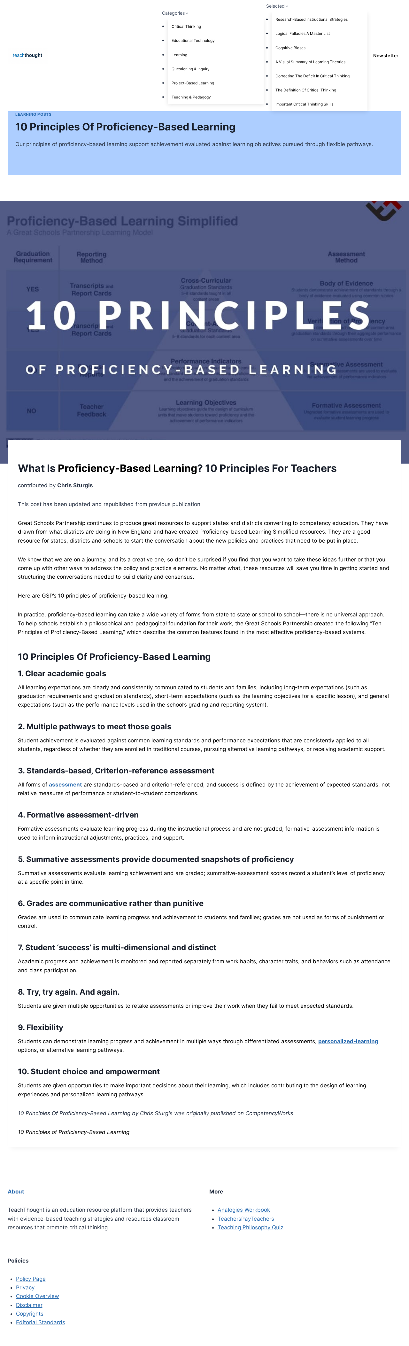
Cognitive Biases (290, 47)
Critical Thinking (186, 26)
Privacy (25, 1287)
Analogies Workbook (244, 1210)
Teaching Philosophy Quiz (250, 1227)
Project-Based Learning (193, 83)
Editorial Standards (40, 1322)
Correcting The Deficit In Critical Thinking (312, 76)
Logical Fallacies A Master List (302, 33)
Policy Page (31, 1279)
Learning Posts (33, 114)
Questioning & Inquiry (191, 69)
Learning (179, 54)
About (16, 1191)
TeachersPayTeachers (246, 1219)
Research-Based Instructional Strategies (311, 19)
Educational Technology (193, 40)
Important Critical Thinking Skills (304, 104)
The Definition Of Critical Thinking (305, 90)
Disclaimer (29, 1305)
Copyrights (29, 1314)
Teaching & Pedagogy (191, 97)
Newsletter (385, 55)
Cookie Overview (37, 1296)
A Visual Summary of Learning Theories (310, 61)
